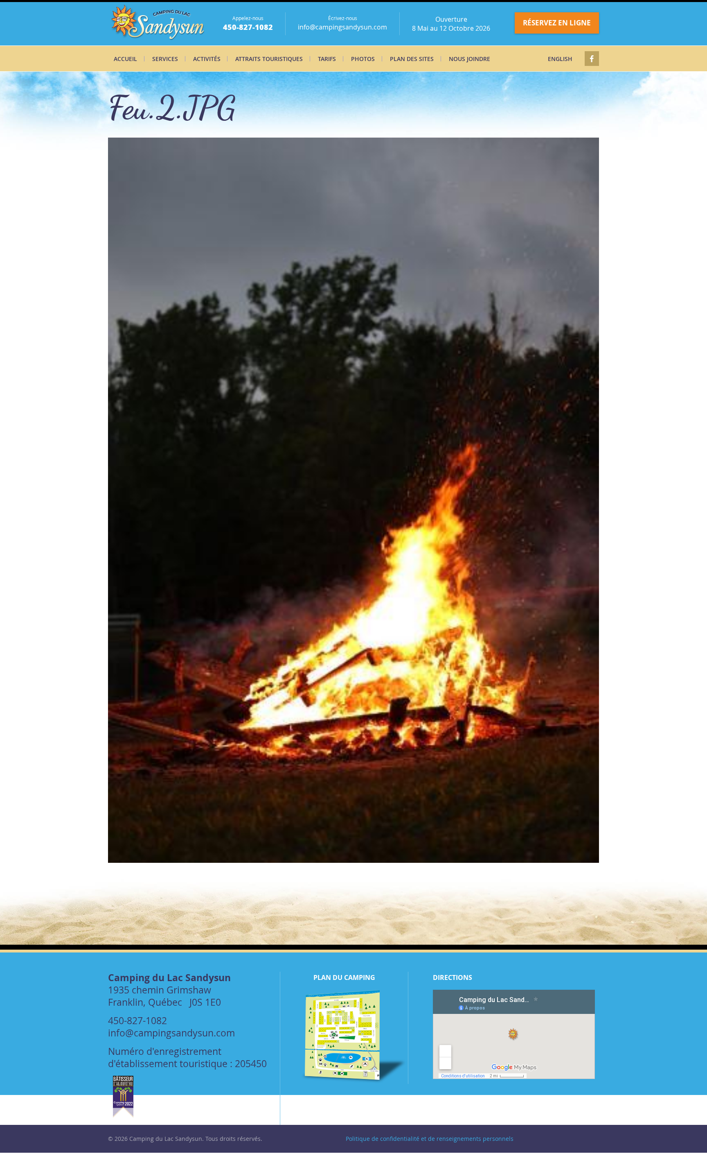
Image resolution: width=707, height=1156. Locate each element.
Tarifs (327, 58)
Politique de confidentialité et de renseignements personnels (429, 1138)
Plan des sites (412, 58)
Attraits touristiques (269, 58)
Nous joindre (469, 58)
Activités (207, 58)
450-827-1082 (248, 27)
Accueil (125, 58)
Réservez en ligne (557, 22)
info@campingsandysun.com (342, 27)
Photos (363, 58)
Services (165, 58)
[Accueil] (158, 23)
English (560, 59)
